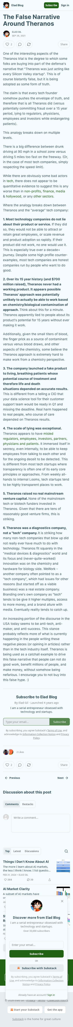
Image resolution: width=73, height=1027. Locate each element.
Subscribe (51, 5)
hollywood (13, 196)
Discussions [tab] (32, 851)
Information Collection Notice (39, 734)
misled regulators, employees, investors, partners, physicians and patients (35, 439)
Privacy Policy (42, 984)
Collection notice (57, 1000)
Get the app (55, 1009)
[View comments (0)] (20, 44)
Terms (41, 1000)
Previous (14, 778)
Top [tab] (7, 851)
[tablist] (19, 804)
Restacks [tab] (27, 804)
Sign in (65, 5)
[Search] (66, 851)
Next (60, 778)
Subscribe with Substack (39, 968)
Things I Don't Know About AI (26, 862)
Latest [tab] (17, 851)
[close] (62, 901)
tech (10, 181)
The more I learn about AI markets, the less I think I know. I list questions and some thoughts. (27, 868)
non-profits (32, 191)
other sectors (43, 196)
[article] (36, 870)
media (60, 191)
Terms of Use (54, 730)
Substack (18, 1019)
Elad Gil (17, 32)
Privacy (30, 1000)
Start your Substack (26, 1009)
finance (48, 191)
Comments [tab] (12, 804)
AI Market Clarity (16, 889)
